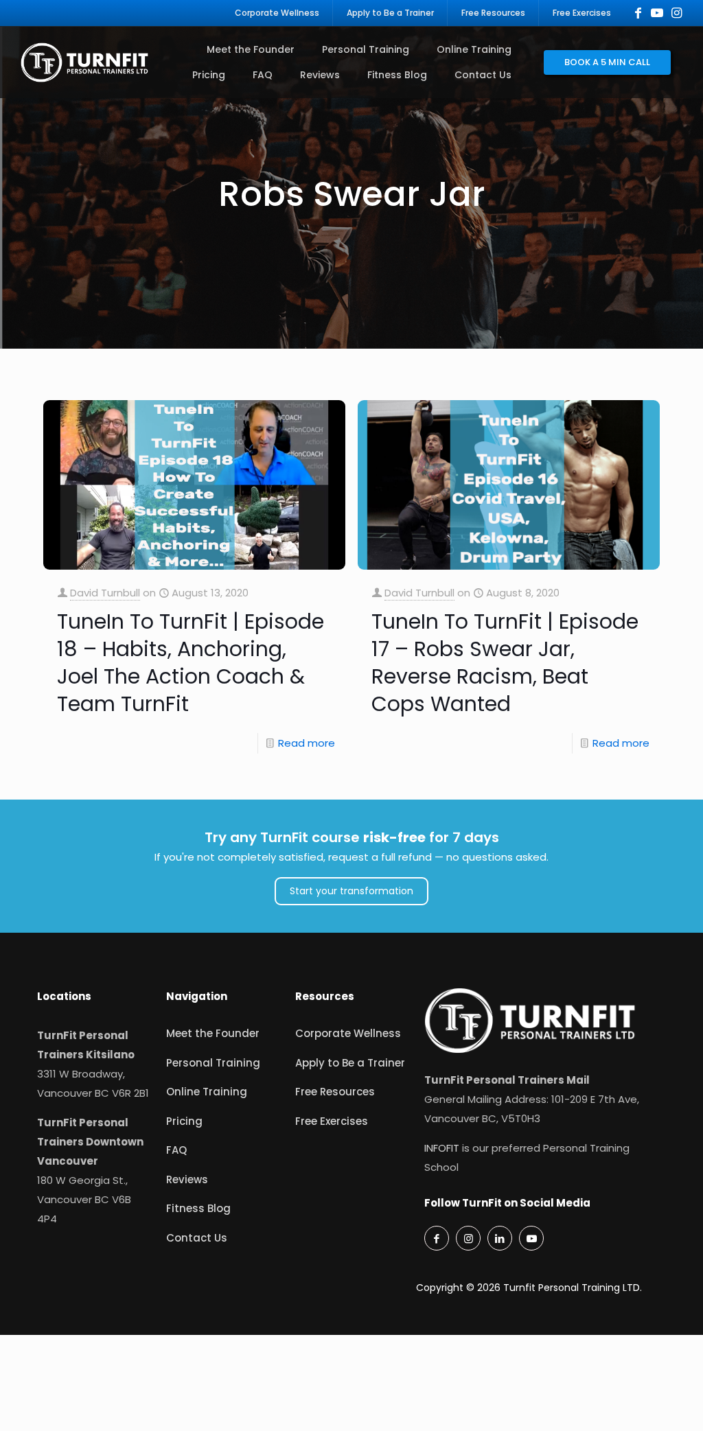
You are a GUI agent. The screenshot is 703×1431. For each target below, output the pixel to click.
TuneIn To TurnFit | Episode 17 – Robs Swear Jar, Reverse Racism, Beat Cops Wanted (504, 663)
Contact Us (196, 1238)
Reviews (187, 1179)
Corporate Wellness (348, 1033)
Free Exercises (331, 1121)
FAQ (176, 1150)
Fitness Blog (198, 1208)
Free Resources (335, 1091)
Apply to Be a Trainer (350, 1063)
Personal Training (213, 1063)
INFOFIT (441, 1148)
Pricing (184, 1121)
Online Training (206, 1091)
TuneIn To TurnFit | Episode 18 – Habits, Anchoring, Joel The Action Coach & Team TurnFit (190, 663)
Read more (306, 743)
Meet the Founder (213, 1033)
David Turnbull (105, 592)
